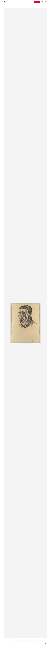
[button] (46, 644)
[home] (4, 6)
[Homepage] (5, 2)
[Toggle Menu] (46, 2)
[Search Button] (42, 2)
